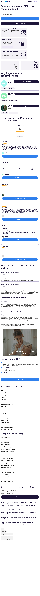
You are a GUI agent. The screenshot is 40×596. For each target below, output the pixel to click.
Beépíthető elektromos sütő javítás (8, 454)
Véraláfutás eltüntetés (6, 402)
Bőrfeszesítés (4, 406)
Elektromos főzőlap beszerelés (7, 462)
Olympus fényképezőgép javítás (7, 472)
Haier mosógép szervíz (6, 437)
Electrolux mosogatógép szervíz (8, 449)
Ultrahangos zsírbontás (6, 418)
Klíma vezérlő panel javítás (6, 469)
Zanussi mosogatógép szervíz (7, 453)
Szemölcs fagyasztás (5, 395)
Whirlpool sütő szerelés (6, 456)
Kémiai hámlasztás (5, 408)
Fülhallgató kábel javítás (6, 479)
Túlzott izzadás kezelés (6, 425)
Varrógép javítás (4, 463)
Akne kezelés (3, 397)
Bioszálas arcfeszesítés (6, 417)
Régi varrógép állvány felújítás (7, 465)
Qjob (3, 529)
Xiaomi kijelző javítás (5, 474)
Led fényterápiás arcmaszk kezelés (8, 411)
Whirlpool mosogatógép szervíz (7, 447)
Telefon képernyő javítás (6, 476)
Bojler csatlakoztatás (5, 444)
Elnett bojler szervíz (5, 442)
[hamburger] (1, 1)
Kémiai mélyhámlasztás (6, 409)
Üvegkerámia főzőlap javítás (7, 458)
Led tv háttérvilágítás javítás (7, 481)
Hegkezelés (3, 390)
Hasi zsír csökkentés (5, 422)
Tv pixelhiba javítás (5, 483)
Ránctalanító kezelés (6, 539)
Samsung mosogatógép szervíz (7, 451)
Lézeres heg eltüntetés (6, 392)
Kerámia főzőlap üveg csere (7, 460)
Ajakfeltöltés (3, 413)
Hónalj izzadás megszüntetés (7, 429)
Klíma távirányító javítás (6, 467)
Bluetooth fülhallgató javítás (7, 477)
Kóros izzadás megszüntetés (7, 427)
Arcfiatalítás (3, 399)
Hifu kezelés (3, 401)
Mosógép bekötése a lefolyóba (7, 439)
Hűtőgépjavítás (4, 446)
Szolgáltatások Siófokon (7, 534)
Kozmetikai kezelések (6, 536)
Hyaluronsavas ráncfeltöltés (7, 404)
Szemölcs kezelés (4, 394)
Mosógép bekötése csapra (6, 440)
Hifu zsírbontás (4, 424)
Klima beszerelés (4, 470)
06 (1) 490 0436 (21, 23)
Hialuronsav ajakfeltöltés (6, 415)
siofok (3, 531)
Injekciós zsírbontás (5, 420)
